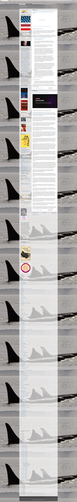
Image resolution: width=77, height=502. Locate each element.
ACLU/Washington (23, 410)
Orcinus (22, 4)
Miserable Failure (23, 416)
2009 (23, 486)
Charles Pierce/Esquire (24, 282)
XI (25, 202)
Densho (22, 398)
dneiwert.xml (22, 431)
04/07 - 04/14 (25, 471)
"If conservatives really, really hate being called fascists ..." (25, 152)
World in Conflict (23, 354)
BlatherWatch (23, 323)
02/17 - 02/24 (24, 476)
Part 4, (22, 184)
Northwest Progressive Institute (25, 367)
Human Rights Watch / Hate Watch (25, 407)
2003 (22, 493)
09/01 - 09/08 (25, 455)
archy (21, 311)
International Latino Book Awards (25, 59)
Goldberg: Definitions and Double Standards (25, 164)
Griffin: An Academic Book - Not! (25, 158)
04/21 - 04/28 (24, 470)
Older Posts (54, 213)
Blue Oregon (22, 333)
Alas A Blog (22, 301)
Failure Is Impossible (23, 414)
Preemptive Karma (23, 320)
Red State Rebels (23, 330)
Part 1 (25, 183)
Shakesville (22, 295)
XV (22, 203)
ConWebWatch (23, 413)
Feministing (22, 291)
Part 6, (25, 184)
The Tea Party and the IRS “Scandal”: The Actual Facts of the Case (39, 39)
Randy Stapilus (23, 364)
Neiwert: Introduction (24, 157)
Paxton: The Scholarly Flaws (24, 158)
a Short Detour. (26, 242)
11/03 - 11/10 (24, 444)
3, (28, 237)
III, (29, 241)
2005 (22, 491)
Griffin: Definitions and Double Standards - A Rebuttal (25, 168)
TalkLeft (22, 292)
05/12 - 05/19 (24, 462)
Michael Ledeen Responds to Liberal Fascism (25, 163)
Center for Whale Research (24, 375)
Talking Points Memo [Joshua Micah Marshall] (25, 303)
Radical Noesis (23, 337)
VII (25, 171)
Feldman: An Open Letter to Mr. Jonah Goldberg (25, 166)
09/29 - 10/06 (25, 450)
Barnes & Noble (23, 36)
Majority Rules (23, 361)
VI (24, 171)
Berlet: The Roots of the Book (25, 161)
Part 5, (23, 184)
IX (23, 202)
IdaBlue (22, 334)
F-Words (22, 336)
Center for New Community (24, 395)
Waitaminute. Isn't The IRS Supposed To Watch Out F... (26, 464)
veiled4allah (22, 345)
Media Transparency (23, 399)
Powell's (22, 38)
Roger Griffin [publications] (24, 401)
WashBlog (22, 324)
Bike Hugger (22, 365)
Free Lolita (22, 385)
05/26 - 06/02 (25, 461)
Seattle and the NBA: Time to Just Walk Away (41, 92)
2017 (22, 437)
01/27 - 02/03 (24, 478)
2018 (22, 436)
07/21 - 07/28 (24, 457)
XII (26, 202)
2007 (22, 488)
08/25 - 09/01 (24, 456)
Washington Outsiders (24, 362)
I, (27, 239)
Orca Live (22, 381)
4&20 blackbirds (23, 357)
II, (21, 171)
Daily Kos (22, 285)
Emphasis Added (23, 313)
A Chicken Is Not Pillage (24, 355)
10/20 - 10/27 (24, 446)
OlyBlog (22, 317)
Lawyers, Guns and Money (24, 314)
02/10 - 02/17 (24, 477)
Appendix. (23, 172)
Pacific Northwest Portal (24, 368)
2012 (22, 482)
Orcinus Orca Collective (24, 377)
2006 (23, 489)
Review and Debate (24, 150)
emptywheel (22, 289)
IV (27, 201)
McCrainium (22, 326)
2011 (22, 483)
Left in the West (23, 358)
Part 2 (27, 183)
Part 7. (28, 184)
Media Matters (23, 396)
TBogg (22, 286)
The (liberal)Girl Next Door (24, 352)
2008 (22, 487)
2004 (23, 492)
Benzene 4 (22, 340)
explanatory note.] (26, 203)
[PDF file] (22, 200)
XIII (27, 202)
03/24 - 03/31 (24, 473)
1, (22, 176)
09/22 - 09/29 (25, 451)
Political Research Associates (24, 393)
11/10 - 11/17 (24, 443)
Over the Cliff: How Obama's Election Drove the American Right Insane (25, 77)
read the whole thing (39, 77)
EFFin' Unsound (23, 351)
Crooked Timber (23, 296)
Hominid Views (23, 327)
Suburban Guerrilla (23, 298)
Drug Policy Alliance (23, 409)
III (26, 201)
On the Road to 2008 (23, 321)
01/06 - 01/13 (24, 481)
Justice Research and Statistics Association (25, 406)
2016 (22, 438)
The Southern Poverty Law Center (25, 392)
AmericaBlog (22, 305)
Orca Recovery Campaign (24, 378)
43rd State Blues (23, 331)
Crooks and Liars (39, 28)
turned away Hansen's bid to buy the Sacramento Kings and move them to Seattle (44, 113)
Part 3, (29, 183)
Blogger (43, 499)
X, (29, 171)
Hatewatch (27, 83)
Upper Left (22, 348)
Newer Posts (34, 213)
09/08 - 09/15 (24, 454)
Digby (21, 281)
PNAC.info (22, 402)
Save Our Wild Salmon (24, 388)
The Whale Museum (23, 380)
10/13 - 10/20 (24, 448)
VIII (26, 171)
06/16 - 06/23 (24, 460)
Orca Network (23, 374)
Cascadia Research (23, 387)
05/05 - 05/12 (24, 467)
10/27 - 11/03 (24, 445)
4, (24, 176)
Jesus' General (23, 310)
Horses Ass (22, 316)
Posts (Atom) (37, 214)
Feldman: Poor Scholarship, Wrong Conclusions (25, 160)
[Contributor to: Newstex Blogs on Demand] (23, 427)
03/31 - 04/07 (24, 472)
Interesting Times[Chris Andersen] (23, 344)
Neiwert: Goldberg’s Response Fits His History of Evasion (25, 169)
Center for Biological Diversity (25, 384)
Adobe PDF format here (27, 179)
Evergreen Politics (23, 347)
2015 (22, 439)
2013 (22, 442)
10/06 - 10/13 (24, 449)
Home (44, 213)
